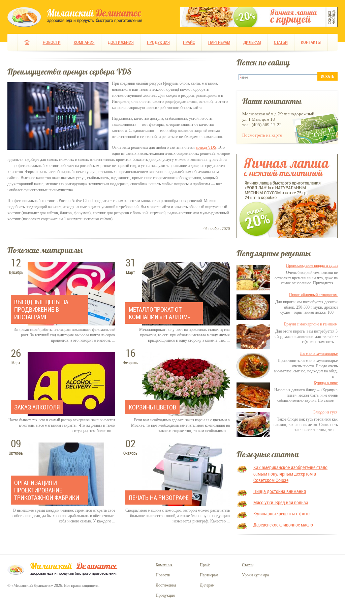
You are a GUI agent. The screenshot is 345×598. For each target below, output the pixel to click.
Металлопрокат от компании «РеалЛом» (159, 313)
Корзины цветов (152, 407)
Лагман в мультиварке (319, 353)
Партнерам (219, 42)
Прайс (189, 42)
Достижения (121, 42)
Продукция (158, 42)
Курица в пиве (326, 382)
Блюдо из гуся (325, 412)
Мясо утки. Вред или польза (280, 502)
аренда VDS (206, 147)
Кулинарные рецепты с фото (281, 513)
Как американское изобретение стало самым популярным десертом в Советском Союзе (290, 473)
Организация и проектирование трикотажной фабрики (46, 490)
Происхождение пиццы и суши (312, 265)
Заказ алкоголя (37, 407)
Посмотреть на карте (262, 135)
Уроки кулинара (255, 575)
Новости (52, 42)
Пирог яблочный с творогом (313, 294)
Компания (84, 42)
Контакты (311, 42)
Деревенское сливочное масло (283, 524)
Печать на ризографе (159, 497)
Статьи (281, 42)
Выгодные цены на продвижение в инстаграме (41, 309)
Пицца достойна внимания (279, 491)
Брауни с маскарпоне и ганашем (311, 324)
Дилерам (252, 42)
